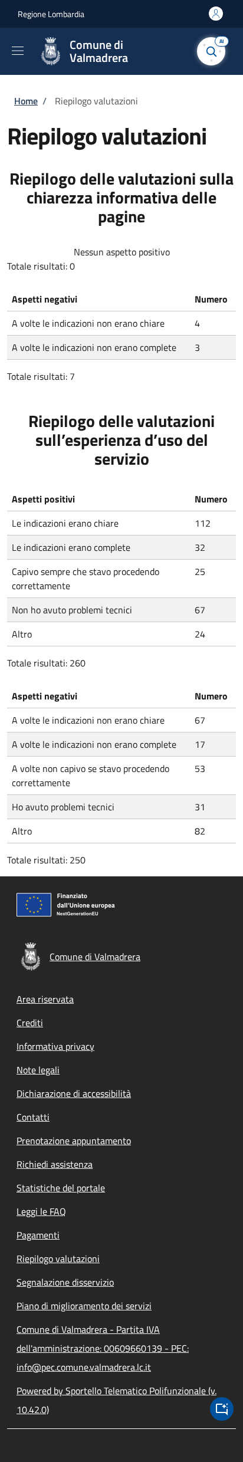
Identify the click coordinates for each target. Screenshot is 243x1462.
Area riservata (45, 999)
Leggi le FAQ (41, 1211)
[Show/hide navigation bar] (17, 50)
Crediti (30, 1023)
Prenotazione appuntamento (74, 1141)
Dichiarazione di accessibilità (74, 1093)
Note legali (38, 1070)
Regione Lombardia (51, 14)
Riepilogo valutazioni (58, 1258)
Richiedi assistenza (55, 1164)
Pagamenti (38, 1235)
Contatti (33, 1117)
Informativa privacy (55, 1046)
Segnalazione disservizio (65, 1282)
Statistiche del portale (61, 1188)
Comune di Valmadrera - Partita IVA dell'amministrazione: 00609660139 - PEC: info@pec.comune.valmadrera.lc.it (103, 1348)
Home (26, 101)
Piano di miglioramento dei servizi (84, 1306)
